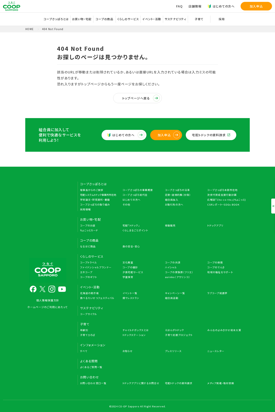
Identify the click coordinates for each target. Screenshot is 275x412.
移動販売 (170, 225)
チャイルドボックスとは (136, 330)
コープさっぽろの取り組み (95, 204)
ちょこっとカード (89, 230)
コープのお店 (87, 225)
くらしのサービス (91, 256)
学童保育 (128, 277)
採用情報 (85, 209)
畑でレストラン (131, 298)
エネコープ (86, 272)
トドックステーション (134, 335)
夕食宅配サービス (133, 272)
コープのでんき (216, 267)
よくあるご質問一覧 (91, 367)
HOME (29, 29)
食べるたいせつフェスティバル (97, 298)
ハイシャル (171, 267)
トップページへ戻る (136, 98)
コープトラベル (88, 262)
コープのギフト (88, 277)
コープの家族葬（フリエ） (179, 272)
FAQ (179, 6)
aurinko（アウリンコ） (177, 277)
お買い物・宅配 (90, 219)
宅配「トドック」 (131, 225)
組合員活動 (171, 298)
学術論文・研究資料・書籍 (95, 199)
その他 (126, 204)
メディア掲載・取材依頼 (220, 383)
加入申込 (256, 6)
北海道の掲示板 (89, 293)
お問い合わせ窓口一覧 (93, 383)
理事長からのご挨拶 (91, 190)
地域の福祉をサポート (220, 272)
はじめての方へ (224, 6)
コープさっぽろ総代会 (135, 195)
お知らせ (128, 351)
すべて (84, 351)
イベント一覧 (130, 293)
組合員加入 (171, 199)
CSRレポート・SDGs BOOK (223, 204)
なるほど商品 (88, 246)
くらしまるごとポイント (135, 230)
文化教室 (128, 262)
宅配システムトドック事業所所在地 (98, 195)
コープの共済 (173, 262)
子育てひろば (87, 335)
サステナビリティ (175, 19)
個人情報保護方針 (47, 300)
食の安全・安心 (131, 246)
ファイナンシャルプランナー (96, 267)
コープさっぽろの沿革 (177, 190)
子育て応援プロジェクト (179, 335)
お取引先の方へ (174, 204)
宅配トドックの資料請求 (209, 135)
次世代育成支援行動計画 (222, 195)
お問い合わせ (89, 377)
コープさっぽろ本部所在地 (222, 190)
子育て (85, 324)
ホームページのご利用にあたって (47, 307)
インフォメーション (93, 345)
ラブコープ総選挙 (217, 293)
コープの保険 (215, 262)
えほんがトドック (174, 330)
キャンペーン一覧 (175, 293)
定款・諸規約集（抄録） (178, 195)
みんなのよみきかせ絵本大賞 (224, 330)
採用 (222, 19)
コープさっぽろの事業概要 (138, 190)
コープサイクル (88, 314)
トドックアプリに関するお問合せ (141, 383)
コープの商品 (89, 240)
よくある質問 (89, 361)
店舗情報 (195, 6)
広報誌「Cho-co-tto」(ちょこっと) (226, 199)
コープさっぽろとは (93, 184)
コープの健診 (130, 267)
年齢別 (84, 330)
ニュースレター (215, 351)
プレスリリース (173, 351)
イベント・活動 (90, 287)
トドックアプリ (215, 225)
